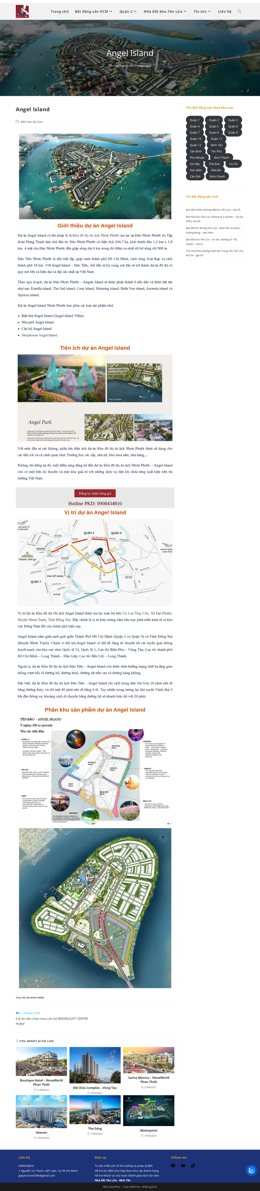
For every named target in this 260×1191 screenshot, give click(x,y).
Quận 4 (195, 126)
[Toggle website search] (239, 11)
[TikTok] (193, 1167)
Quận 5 (214, 126)
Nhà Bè (216, 170)
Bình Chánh (217, 176)
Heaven (41, 1132)
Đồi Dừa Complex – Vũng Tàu (95, 1088)
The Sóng (95, 1128)
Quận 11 (216, 139)
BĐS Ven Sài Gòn (32, 122)
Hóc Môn (196, 170)
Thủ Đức (214, 164)
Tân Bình (196, 151)
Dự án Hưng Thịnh (33, 997)
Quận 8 (214, 132)
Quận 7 (195, 132)
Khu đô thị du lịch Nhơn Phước (96, 235)
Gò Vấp (194, 164)
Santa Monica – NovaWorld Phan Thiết (148, 1080)
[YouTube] (183, 1167)
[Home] (110, 65)
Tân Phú (216, 151)
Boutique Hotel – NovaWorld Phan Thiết (41, 1082)
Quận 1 (195, 120)
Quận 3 (233, 120)
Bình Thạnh (221, 157)
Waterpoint (148, 1130)
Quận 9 (233, 132)
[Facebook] (173, 1167)
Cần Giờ (195, 176)
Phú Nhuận (197, 157)
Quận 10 (195, 139)
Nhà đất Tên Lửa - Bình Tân (113, 1180)
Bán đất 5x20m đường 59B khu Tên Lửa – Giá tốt (213, 209)
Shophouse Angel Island (39, 335)
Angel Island (144, 65)
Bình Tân (217, 145)
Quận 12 (195, 145)
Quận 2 (214, 120)
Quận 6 (233, 126)
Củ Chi (233, 164)
